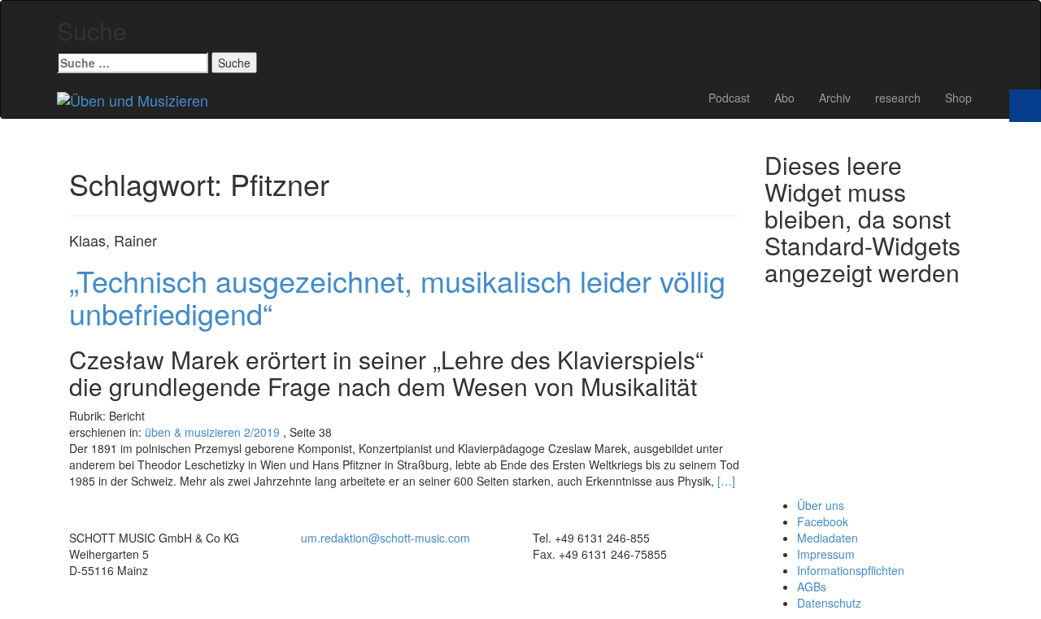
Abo (784, 97)
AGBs (811, 586)
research (898, 97)
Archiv (835, 97)
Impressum (826, 554)
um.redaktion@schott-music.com (385, 538)
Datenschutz (829, 603)
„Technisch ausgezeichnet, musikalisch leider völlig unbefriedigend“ (397, 296)
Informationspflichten (850, 570)
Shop (958, 97)
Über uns (820, 505)
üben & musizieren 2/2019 (212, 432)
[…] (726, 481)
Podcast (729, 97)
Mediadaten (827, 538)
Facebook (822, 521)
